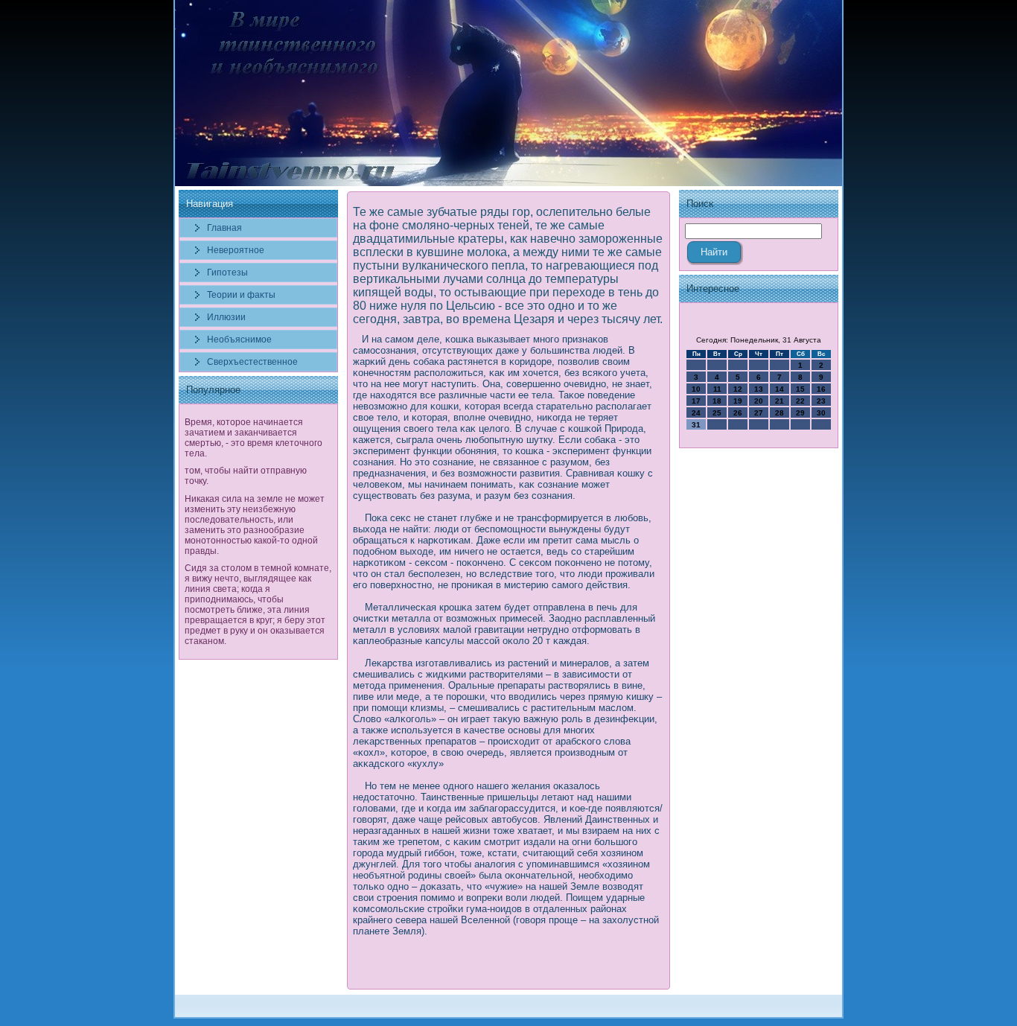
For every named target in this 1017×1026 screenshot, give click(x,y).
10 (696, 389)
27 (758, 413)
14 (779, 389)
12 (737, 389)
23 (821, 401)
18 (716, 401)
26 (737, 413)
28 (779, 413)
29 (800, 413)
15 (800, 389)
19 (737, 401)
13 (758, 389)
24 (696, 413)
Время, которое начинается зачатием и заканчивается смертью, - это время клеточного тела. (253, 438)
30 (821, 413)
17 (696, 401)
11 (717, 389)
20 (758, 401)
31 (696, 425)
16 (821, 389)
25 (716, 413)
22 (800, 401)
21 (779, 401)
